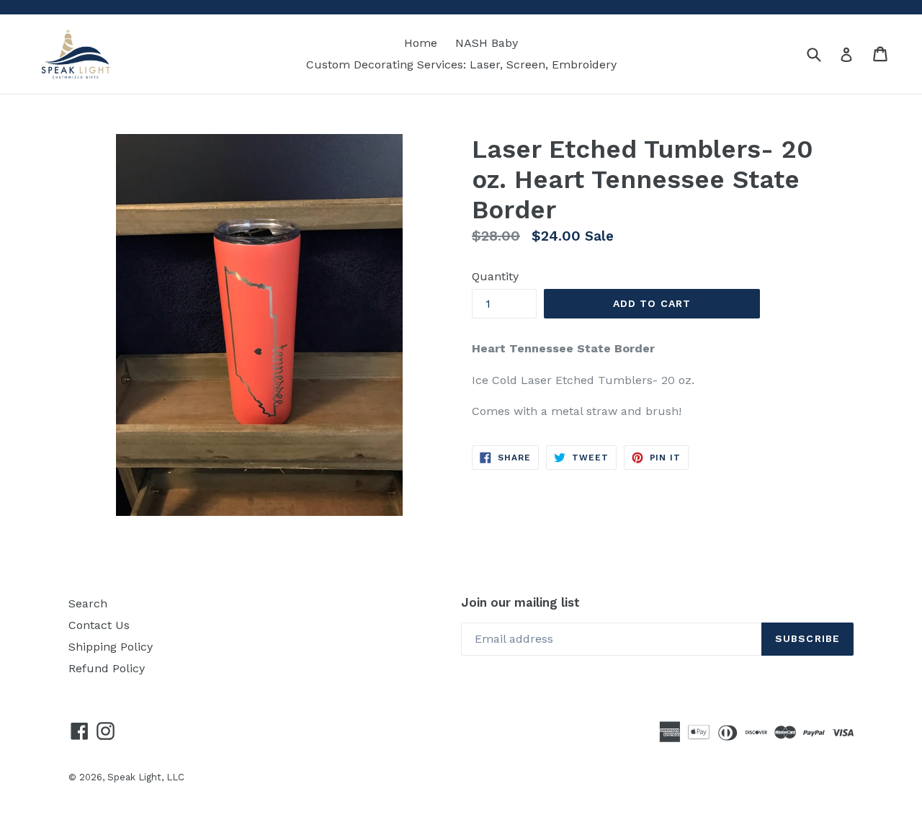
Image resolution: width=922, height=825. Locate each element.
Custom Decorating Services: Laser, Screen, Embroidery (461, 64)
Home (420, 43)
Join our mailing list (520, 602)
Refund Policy (106, 668)
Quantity (495, 276)
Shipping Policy (110, 647)
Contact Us (99, 625)
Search (87, 603)
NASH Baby (486, 43)
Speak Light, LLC (145, 777)
